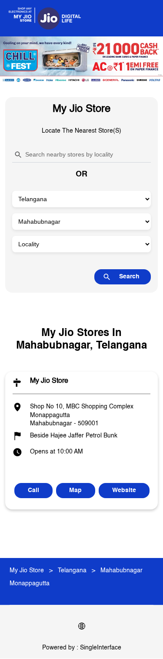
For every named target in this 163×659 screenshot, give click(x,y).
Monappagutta (30, 584)
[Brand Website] (81, 628)
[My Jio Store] (44, 18)
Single (100, 648)
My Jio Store (49, 381)
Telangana (72, 571)
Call (33, 490)
